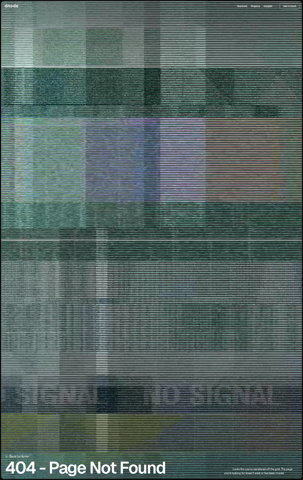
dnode (11, 6)
